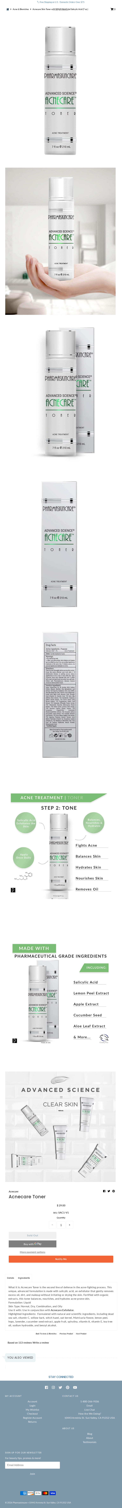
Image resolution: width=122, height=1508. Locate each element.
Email (90, 1405)
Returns (32, 1421)
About (89, 1437)
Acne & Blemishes (49, 1333)
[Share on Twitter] (109, 1191)
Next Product (81, 1333)
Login (32, 1405)
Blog (89, 1433)
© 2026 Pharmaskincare (16, 1502)
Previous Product (66, 1333)
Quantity (61, 1217)
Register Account (32, 1417)
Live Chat (89, 1409)
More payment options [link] (32, 1251)
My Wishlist (32, 1409)
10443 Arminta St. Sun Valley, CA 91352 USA (89, 1417)
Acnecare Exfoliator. (62, 1309)
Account (32, 1401)
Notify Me (61, 1259)
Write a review (41, 1342)
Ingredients (24, 1277)
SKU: (55, 1212)
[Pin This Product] (113, 1191)
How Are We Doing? (89, 1413)
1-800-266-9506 (89, 1401)
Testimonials (89, 1441)
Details (10, 1277)
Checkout (32, 1413)
